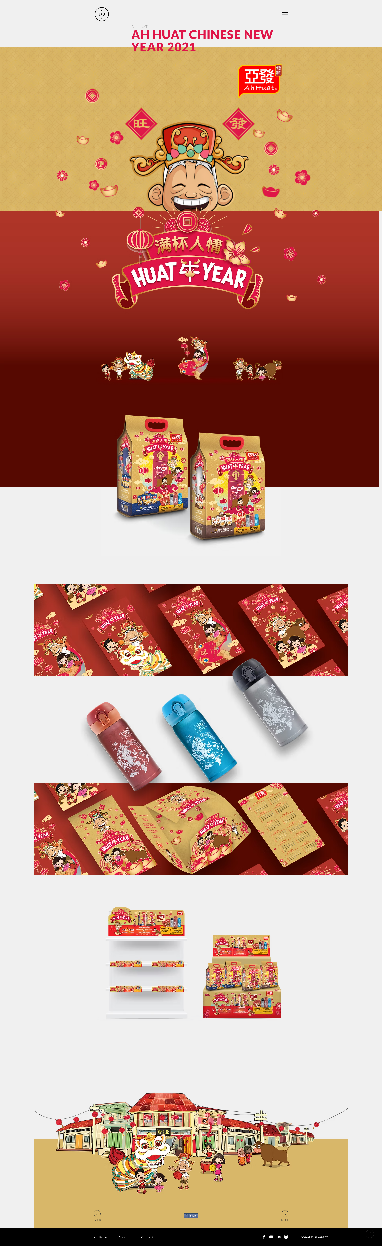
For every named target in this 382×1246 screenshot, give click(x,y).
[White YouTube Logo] (271, 1236)
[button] (285, 14)
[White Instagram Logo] (286, 1236)
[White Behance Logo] (278, 1236)
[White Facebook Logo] (263, 1236)
